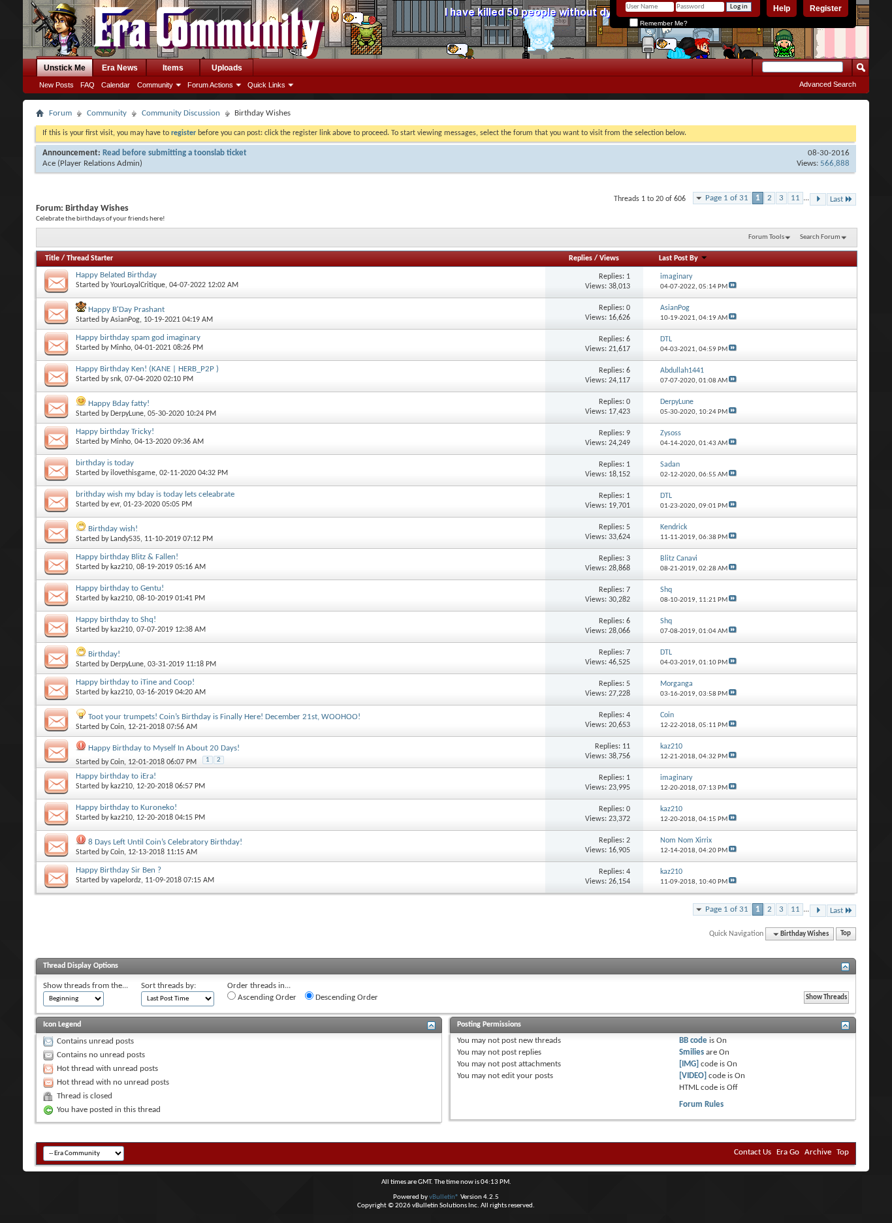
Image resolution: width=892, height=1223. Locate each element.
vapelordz (125, 880)
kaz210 (121, 567)
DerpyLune (127, 414)
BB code (693, 1040)
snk (115, 379)
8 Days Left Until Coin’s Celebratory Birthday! (165, 842)
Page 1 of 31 (726, 198)
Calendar (115, 85)
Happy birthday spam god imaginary (138, 337)
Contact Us (752, 1152)
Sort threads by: (168, 986)
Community (155, 85)
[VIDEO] (693, 1076)
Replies (580, 258)
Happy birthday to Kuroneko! (126, 807)
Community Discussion (181, 113)
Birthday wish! (113, 529)
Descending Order (345, 997)
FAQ (87, 85)
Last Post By (678, 258)
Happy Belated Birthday (116, 275)
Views (609, 258)
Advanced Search (827, 84)
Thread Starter (90, 258)
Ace (49, 163)
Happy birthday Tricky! (115, 431)
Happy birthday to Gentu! (120, 588)
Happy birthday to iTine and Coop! (135, 682)
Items (173, 67)
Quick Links (266, 85)
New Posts (56, 85)
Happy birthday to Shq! (116, 619)
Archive (817, 1152)
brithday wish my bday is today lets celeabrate (155, 494)
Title (52, 258)
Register (826, 8)
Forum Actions (210, 85)
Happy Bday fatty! (119, 403)
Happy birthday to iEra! (116, 776)
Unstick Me (65, 67)
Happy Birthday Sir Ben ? (118, 870)
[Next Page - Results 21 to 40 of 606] (818, 199)
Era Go (787, 1152)
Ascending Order (266, 997)
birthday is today (105, 463)
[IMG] (689, 1064)
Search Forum (820, 237)
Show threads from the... (85, 986)
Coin (117, 727)
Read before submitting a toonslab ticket (175, 153)
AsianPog (125, 320)
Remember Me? (663, 23)
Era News (120, 67)
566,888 (835, 163)
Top (845, 934)
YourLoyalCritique (137, 285)
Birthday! (104, 654)
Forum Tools (766, 237)
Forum (60, 113)
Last (836, 199)
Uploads (227, 67)
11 (795, 198)
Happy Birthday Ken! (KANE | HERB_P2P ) (147, 369)
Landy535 (125, 539)
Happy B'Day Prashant (126, 309)
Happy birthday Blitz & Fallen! (127, 557)
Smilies (691, 1052)
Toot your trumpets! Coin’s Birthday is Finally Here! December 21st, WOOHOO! (224, 717)
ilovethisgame (132, 473)
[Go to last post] (733, 286)
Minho (120, 348)
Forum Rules (701, 1104)
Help (781, 8)
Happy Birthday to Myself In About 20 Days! (164, 748)
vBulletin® (444, 1197)
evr (114, 504)
